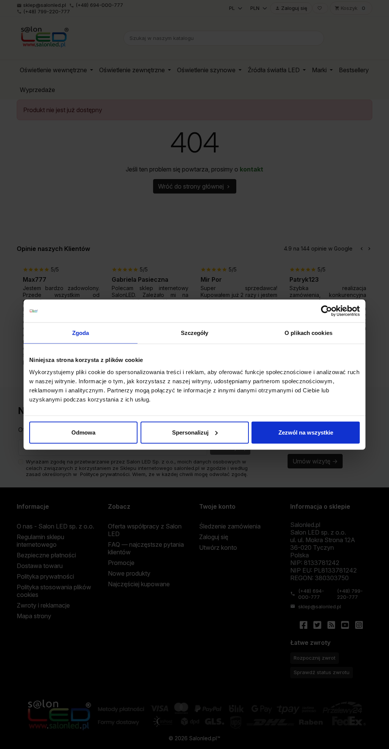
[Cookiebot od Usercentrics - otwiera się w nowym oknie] (326, 311)
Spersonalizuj (190, 432)
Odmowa (83, 432)
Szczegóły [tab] (195, 333)
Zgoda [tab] (80, 333)
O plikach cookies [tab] (308, 333)
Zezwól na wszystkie (305, 432)
